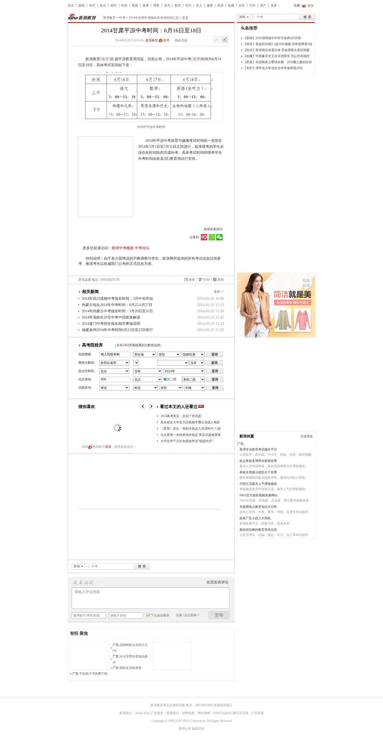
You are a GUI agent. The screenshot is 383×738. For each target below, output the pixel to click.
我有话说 (181, 40)
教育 (178, 5)
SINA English (222, 713)
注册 (297, 5)
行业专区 (306, 436)
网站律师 (204, 713)
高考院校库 (92, 345)
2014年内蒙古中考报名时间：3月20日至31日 (117, 311)
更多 (274, 5)
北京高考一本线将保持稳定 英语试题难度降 (190, 435)
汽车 (252, 5)
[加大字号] (225, 39)
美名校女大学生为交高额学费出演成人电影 (190, 422)
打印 (206, 280)
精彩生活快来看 (130, 668)
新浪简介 (125, 713)
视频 (135, 5)
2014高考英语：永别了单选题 (180, 416)
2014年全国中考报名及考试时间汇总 (154, 18)
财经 (113, 5)
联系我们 (172, 713)
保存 (192, 280)
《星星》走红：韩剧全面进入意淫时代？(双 (190, 428)
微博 (146, 5)
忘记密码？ (192, 615)
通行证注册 (240, 713)
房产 (263, 5)
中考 (122, 18)
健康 (210, 5)
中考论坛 (142, 248)
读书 (167, 5)
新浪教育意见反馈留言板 (168, 705)
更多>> (219, 292)
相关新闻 (90, 291)
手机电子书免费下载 (93, 673)
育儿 (199, 5)
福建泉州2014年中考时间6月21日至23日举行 (117, 330)
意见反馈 (84, 280)
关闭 (221, 280)
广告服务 (157, 713)
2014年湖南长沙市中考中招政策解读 (111, 317)
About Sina (142, 713)
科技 (124, 5)
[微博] (105, 59)
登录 (108, 447)
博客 (156, 5)
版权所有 (198, 728)
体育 (92, 5)
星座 (220, 5)
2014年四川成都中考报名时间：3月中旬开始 (117, 299)
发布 (219, 615)
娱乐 (103, 5)
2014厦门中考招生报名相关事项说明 (111, 324)
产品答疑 (257, 713)
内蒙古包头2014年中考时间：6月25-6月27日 (117, 305)
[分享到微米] (204, 237)
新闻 (81, 5)
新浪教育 (109, 18)
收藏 (231, 5)
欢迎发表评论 (213, 229)
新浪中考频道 (123, 248)
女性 (242, 5)
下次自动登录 (160, 615)
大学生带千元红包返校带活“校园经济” (186, 441)
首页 (71, 5)
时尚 (188, 5)
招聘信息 (188, 713)
